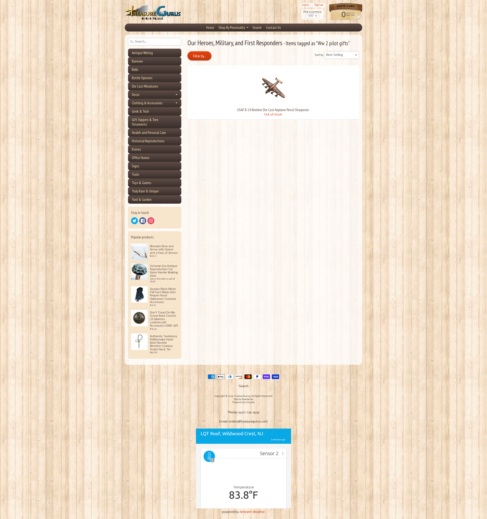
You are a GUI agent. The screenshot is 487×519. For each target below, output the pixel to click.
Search (257, 27)
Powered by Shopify (243, 402)
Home (210, 27)
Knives (136, 149)
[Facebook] (142, 220)
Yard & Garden (142, 199)
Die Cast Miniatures (145, 86)
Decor (135, 94)
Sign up (318, 5)
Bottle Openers (142, 77)
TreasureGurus (242, 396)
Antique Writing (142, 52)
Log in (305, 5)
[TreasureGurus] (153, 12)
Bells (135, 69)
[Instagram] (150, 220)
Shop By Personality (232, 27)
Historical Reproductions (148, 140)
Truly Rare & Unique (145, 191)
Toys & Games (141, 182)
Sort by (319, 55)
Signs (135, 166)
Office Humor (141, 157)
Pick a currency (312, 12)
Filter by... (199, 56)
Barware (137, 61)
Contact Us (273, 27)
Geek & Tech (140, 111)
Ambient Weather (252, 512)
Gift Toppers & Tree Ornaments (145, 122)
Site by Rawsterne (243, 399)
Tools (135, 174)
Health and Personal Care (149, 132)
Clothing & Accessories (147, 102)
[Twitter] (134, 220)
